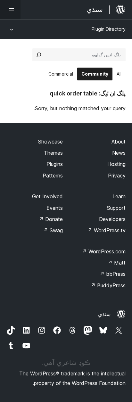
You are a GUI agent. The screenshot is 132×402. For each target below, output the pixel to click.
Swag (53, 230)
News (119, 153)
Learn (119, 196)
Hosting (116, 164)
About (118, 141)
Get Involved (47, 196)
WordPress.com (104, 251)
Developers (112, 219)
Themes (53, 153)
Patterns (53, 175)
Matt (117, 262)
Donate (51, 219)
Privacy (117, 175)
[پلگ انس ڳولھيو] (38, 54)
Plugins (54, 164)
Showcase (50, 141)
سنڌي (104, 314)
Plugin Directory (109, 29)
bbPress (113, 274)
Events (54, 208)
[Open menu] (10, 9)
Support (116, 208)
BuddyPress (108, 285)
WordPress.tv (106, 230)
